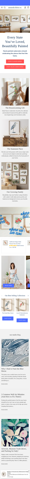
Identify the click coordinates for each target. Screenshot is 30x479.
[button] (13, 245)
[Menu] (2, 7)
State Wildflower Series (15, 67)
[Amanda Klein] (15, 7)
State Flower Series (15, 61)
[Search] (5, 7)
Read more (4, 384)
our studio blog (15, 335)
